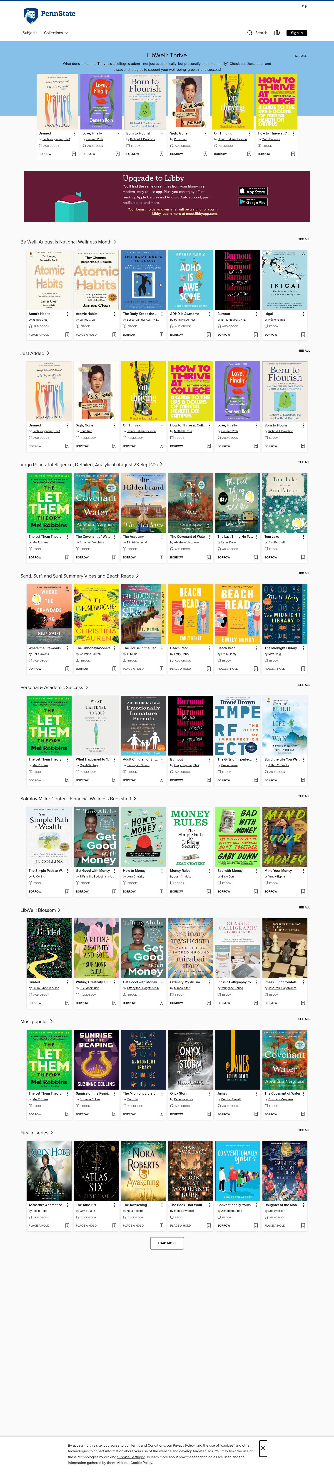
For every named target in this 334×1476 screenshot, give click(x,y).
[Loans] (277, 33)
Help (304, 6)
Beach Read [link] (179, 648)
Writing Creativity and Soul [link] (94, 982)
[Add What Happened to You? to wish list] (114, 781)
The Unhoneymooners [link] (93, 648)
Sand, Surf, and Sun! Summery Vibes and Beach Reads (77, 576)
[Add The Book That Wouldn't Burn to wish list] (209, 1226)
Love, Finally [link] (92, 134)
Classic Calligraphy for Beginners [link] (235, 982)
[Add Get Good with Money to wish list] (114, 892)
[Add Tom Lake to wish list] (303, 558)
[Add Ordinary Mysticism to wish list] (209, 1003)
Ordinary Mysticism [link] (185, 982)
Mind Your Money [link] (278, 871)
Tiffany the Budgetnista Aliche (97, 876)
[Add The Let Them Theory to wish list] (67, 558)
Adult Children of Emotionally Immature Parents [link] (141, 760)
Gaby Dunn (228, 876)
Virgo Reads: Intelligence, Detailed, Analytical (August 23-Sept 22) (89, 465)
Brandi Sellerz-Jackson (232, 139)
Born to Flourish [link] (138, 134)
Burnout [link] (223, 314)
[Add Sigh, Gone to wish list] (205, 154)
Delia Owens (40, 654)
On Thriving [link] (223, 134)
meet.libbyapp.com (201, 213)
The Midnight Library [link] (280, 648)
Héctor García (277, 320)
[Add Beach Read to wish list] (209, 669)
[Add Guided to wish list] (67, 1003)
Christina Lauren (90, 654)
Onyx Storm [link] (179, 1094)
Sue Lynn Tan (276, 1211)
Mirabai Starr (182, 988)
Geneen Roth (94, 139)
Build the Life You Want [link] (282, 760)
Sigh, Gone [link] (178, 134)
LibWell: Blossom (38, 910)
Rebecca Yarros (183, 1099)
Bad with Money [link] (230, 871)
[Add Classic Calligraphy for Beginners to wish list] (256, 1003)
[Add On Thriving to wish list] (249, 154)
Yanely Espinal (277, 876)
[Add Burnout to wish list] (256, 335)
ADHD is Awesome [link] (184, 314)
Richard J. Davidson (142, 139)
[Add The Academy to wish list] (161, 558)
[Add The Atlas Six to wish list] (114, 1226)
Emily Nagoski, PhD (233, 320)
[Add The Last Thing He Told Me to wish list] (256, 558)
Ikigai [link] (268, 314)
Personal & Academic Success (52, 688)
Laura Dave (228, 542)
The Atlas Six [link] (86, 1205)
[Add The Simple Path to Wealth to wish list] (67, 892)
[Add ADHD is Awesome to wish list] (209, 335)
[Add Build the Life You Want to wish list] (303, 781)
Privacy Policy (183, 1445)
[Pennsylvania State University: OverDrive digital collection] (49, 16)
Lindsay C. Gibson (138, 765)
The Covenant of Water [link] (94, 537)
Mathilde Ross (271, 139)
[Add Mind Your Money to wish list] (303, 892)
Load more (167, 1243)
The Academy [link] (133, 537)
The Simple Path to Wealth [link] (47, 871)
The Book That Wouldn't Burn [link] (188, 1205)
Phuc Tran (180, 139)
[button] (257, 33)
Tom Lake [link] (271, 537)
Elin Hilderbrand (137, 542)
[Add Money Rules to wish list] (209, 892)
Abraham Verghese (92, 542)
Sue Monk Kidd (89, 988)
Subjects (30, 33)
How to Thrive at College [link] (274, 134)
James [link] (222, 1094)
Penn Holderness (185, 320)
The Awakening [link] (135, 1205)
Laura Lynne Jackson (45, 988)
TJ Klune (132, 654)
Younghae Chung (232, 988)
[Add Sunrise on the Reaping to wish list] (114, 1115)
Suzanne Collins (90, 1099)
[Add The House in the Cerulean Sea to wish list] (161, 669)
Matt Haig (274, 654)
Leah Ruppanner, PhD (56, 139)
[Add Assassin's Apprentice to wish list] (67, 1226)
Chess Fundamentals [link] (280, 982)
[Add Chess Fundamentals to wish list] (303, 1003)
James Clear (40, 320)
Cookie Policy (141, 1463)
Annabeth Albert (231, 1211)
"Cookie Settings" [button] (131, 1457)
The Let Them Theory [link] (45, 537)
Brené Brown (229, 765)
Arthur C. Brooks (278, 765)
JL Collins (38, 876)
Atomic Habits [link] (39, 314)
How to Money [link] (134, 871)
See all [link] (301, 56)
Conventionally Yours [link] (234, 1205)
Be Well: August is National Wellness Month (66, 242)
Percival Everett (231, 1099)
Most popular (34, 1022)
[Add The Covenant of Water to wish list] (114, 558)
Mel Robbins (40, 542)
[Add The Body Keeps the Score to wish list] (161, 335)
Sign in (297, 33)
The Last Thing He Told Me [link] (235, 537)
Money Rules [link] (180, 871)
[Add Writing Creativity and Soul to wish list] (114, 1003)
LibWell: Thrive (167, 55)
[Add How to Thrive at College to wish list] (293, 154)
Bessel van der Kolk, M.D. (143, 320)
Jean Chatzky (135, 876)
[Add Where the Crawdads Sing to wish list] (67, 669)
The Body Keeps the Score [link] (141, 314)
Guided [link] (34, 982)
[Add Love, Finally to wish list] (117, 154)
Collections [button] (54, 33)
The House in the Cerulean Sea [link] (141, 648)
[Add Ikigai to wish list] (303, 335)
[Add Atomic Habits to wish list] (67, 335)
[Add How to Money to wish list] (161, 892)
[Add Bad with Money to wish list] (256, 892)
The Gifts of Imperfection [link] (235, 760)
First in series (35, 1133)
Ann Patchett (276, 542)
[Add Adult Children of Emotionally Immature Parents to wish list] (161, 781)
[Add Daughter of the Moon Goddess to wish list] (303, 1226)
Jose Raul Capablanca (282, 988)
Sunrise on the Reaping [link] (94, 1094)
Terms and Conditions (148, 1445)
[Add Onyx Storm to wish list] (209, 1115)
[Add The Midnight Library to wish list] (303, 669)
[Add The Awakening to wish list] (161, 1226)
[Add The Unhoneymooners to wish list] (114, 669)
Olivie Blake (87, 1211)
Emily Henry (181, 654)
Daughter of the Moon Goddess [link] (282, 1205)
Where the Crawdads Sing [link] (47, 648)
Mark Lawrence (184, 1211)
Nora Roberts (135, 1211)
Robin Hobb (39, 1211)
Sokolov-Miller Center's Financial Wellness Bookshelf (76, 799)
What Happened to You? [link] (94, 760)
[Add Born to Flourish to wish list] (161, 154)
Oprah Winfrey (89, 765)
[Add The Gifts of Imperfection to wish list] (256, 781)
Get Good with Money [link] (93, 871)
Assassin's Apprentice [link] (45, 1205)
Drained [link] (45, 134)
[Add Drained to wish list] (74, 154)
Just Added (32, 354)
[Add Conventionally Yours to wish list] (256, 1226)
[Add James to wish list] (256, 1115)
